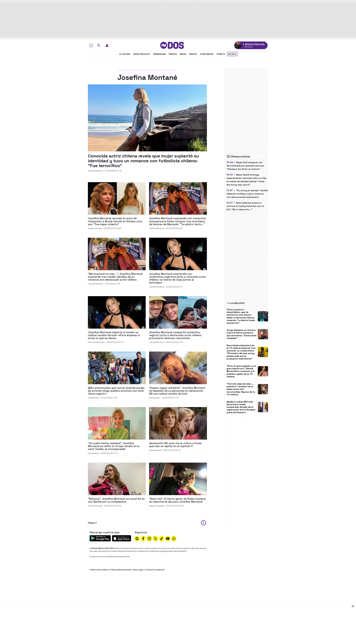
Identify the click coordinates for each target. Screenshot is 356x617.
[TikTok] (162, 538)
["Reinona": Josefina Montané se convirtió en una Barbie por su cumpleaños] (117, 478)
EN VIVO (232, 54)
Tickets (220, 54)
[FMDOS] (172, 45)
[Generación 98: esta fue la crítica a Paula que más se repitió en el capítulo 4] (178, 423)
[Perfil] (107, 45)
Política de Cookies (99, 570)
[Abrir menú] (91, 45)
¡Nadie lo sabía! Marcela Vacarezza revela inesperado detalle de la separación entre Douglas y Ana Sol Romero (241, 407)
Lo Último (124, 54)
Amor (183, 54)
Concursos (206, 54)
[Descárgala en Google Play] (100, 537)
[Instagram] (149, 538)
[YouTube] (168, 538)
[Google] (137, 538)
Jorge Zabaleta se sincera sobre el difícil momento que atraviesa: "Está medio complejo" (242, 334)
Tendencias (159, 54)
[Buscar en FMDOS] (99, 45)
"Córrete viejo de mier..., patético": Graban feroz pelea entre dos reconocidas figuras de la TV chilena (241, 389)
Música (173, 54)
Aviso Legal (138, 570)
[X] (155, 538)
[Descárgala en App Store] (121, 537)
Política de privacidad (120, 570)
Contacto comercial (155, 570)
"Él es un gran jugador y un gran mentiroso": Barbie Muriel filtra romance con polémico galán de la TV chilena (241, 371)
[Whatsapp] (174, 538)
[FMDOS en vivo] (238, 45)
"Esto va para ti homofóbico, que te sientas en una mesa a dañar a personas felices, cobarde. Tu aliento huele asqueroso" (241, 316)
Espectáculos (141, 54)
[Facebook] (143, 538)
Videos (193, 54)
